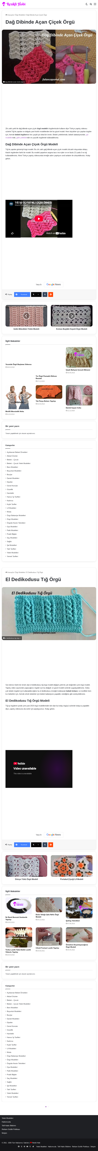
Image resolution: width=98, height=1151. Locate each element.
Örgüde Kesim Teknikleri (16, 523)
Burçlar (9, 474)
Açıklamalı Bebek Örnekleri (17, 452)
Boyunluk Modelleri (14, 471)
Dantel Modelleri (13, 478)
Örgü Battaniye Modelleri (16, 515)
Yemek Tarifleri (12, 556)
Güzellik (10, 489)
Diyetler (10, 482)
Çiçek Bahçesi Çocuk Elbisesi (78, 370)
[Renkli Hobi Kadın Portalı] (14, 4)
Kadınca (10, 501)
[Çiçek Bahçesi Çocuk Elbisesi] (79, 357)
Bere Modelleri (12, 467)
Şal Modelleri (12, 545)
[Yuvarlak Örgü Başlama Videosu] (18, 354)
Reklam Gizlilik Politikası (11, 1129)
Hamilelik (10, 493)
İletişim (4, 1133)
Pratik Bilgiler (12, 534)
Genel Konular (12, 486)
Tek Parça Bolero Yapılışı (46, 401)
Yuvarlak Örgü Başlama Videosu (18, 364)
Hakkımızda (6, 1122)
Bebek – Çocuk (12, 460)
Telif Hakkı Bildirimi (9, 1126)
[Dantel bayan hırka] (79, 395)
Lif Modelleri (11, 508)
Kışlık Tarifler (12, 504)
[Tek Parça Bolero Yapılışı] (49, 392)
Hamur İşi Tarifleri (13, 497)
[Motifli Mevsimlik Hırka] (18, 397)
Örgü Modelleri (20, 15)
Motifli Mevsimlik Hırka (14, 411)
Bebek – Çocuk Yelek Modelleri (18, 463)
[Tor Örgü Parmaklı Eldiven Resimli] (49, 360)
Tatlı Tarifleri (11, 549)
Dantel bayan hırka (73, 408)
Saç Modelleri (12, 538)
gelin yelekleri (21, 138)
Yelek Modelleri (12, 553)
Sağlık (9, 541)
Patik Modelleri (12, 530)
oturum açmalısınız (28, 433)
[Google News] (53, 284)
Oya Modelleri (12, 527)
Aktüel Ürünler (12, 456)
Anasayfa (10, 15)
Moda (9, 512)
